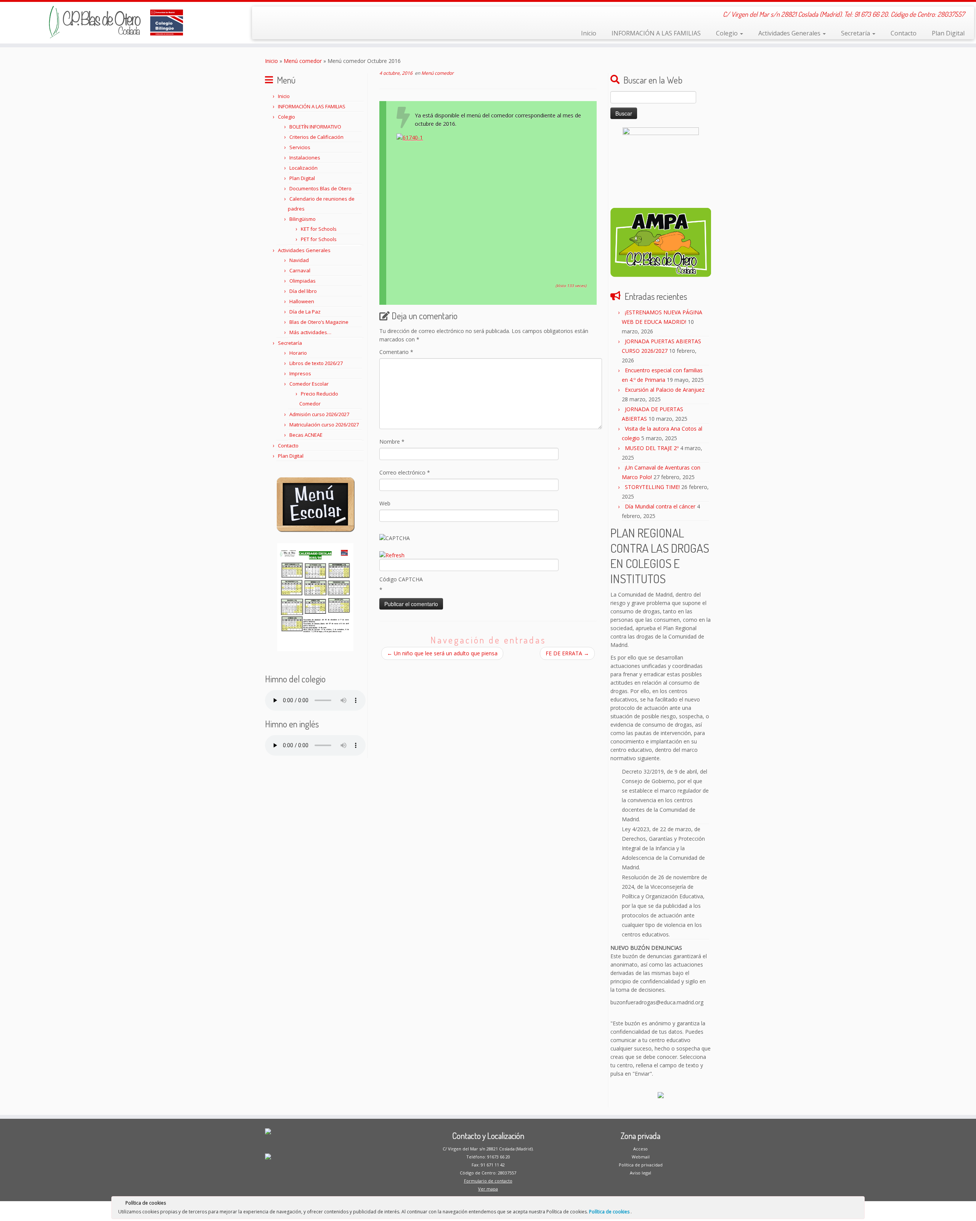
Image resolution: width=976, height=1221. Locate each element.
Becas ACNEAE (306, 434)
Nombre (392, 441)
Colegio (727, 33)
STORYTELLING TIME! (652, 487)
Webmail (641, 1157)
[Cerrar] (858, 1204)
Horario (298, 352)
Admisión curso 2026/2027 (319, 414)
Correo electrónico (404, 472)
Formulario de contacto (488, 1181)
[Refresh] (392, 555)
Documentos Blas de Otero (320, 188)
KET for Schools (319, 228)
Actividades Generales (790, 33)
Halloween (301, 301)
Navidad (299, 260)
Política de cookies (610, 1211)
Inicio (588, 33)
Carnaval (299, 270)
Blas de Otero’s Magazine (318, 322)
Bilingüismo (302, 219)
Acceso (640, 1149)
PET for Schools (319, 239)
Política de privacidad (641, 1165)
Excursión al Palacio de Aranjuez (665, 389)
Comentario (396, 352)
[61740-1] (491, 201)
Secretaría (856, 33)
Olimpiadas (302, 280)
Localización (303, 167)
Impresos (300, 373)
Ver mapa (488, 1189)
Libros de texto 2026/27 (316, 363)
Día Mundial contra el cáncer (660, 506)
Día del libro (303, 291)
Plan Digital (948, 33)
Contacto (904, 33)
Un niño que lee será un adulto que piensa (442, 653)
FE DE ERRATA (567, 653)
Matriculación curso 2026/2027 (324, 424)
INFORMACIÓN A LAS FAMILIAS (656, 33)
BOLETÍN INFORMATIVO (315, 126)
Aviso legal (640, 1173)
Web (384, 503)
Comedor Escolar (309, 383)
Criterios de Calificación (316, 137)
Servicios (299, 147)
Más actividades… (310, 332)
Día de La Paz (305, 311)
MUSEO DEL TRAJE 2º (652, 448)
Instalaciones (304, 157)
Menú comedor (303, 60)
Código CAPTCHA (401, 579)
